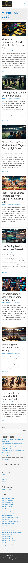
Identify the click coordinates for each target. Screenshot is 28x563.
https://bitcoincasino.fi (7, 515)
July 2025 (4, 474)
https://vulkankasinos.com (8, 536)
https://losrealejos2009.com (9, 502)
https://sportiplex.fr (6, 528)
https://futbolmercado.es (8, 504)
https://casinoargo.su (7, 534)
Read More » (5, 71)
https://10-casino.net (7, 542)
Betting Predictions (6, 50)
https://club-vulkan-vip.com (9, 540)
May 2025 (4, 479)
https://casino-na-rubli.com (8, 513)
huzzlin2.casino (5, 550)
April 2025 (4, 481)
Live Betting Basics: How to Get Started (12, 455)
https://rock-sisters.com (8, 498)
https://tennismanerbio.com (8, 523)
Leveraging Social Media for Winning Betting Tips (12, 296)
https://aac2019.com (7, 506)
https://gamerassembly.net (8, 545)
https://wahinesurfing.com (8, 530)
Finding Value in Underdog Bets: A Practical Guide (11, 396)
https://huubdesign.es (7, 500)
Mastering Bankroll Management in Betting (12, 347)
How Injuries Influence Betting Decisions (12, 443)
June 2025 (4, 477)
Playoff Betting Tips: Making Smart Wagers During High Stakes (14, 145)
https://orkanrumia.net (7, 525)
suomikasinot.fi (6, 459)
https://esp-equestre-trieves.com (10, 521)
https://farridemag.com (7, 519)
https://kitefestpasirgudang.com (10, 517)
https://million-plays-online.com (9, 511)
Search (3, 427)
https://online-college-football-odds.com (12, 532)
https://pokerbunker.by (7, 538)
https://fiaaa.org (6, 508)
